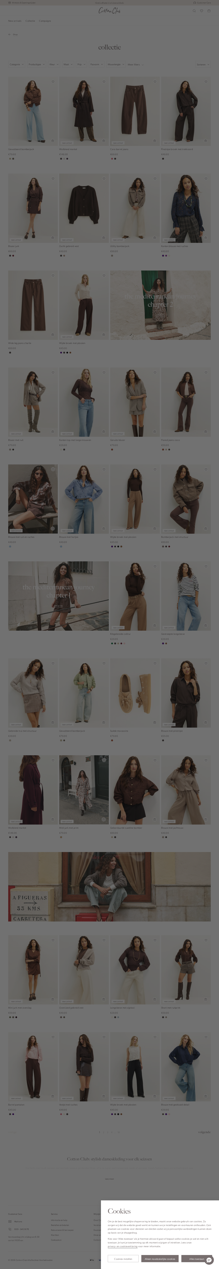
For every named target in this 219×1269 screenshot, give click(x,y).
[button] (209, 1260)
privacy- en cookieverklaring (123, 1246)
